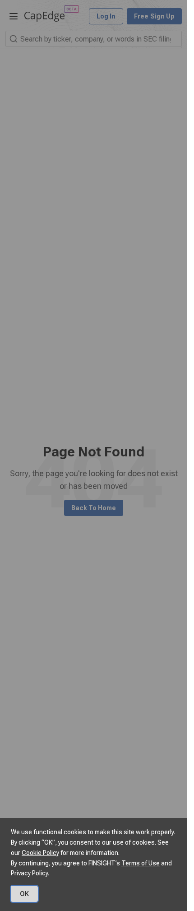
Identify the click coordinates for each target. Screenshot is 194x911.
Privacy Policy (29, 873)
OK (24, 893)
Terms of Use (140, 863)
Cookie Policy (40, 852)
